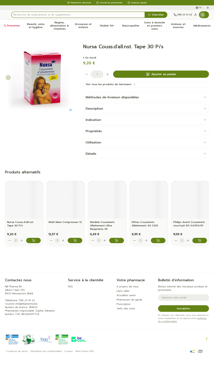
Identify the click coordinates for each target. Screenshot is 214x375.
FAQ (70, 286)
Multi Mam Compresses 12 (65, 222)
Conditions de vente (17, 351)
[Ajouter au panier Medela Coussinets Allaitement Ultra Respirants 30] (116, 240)
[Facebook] (206, 339)
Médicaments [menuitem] (203, 26)
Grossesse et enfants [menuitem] (85, 25)
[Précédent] (8, 77)
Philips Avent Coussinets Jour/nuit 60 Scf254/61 (189, 223)
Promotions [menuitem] (13, 25)
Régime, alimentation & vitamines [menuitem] (60, 26)
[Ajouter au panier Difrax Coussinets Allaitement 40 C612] (158, 240)
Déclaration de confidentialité (46, 351)
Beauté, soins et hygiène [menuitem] (37, 25)
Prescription (123, 304)
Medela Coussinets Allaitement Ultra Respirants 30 (102, 225)
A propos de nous (127, 286)
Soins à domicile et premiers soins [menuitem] (155, 26)
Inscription (183, 308)
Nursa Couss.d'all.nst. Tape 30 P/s (20, 223)
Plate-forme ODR (84, 351)
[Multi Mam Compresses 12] (65, 200)
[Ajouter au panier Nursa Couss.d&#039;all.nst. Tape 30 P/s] (33, 240)
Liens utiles (123, 291)
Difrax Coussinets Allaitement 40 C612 (145, 223)
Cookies (68, 351)
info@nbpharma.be (26, 304)
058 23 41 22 (27, 300)
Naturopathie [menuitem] (132, 26)
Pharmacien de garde (129, 299)
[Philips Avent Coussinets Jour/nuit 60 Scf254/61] (190, 200)
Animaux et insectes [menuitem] (180, 25)
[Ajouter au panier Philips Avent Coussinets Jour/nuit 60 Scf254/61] (199, 240)
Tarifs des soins (126, 308)
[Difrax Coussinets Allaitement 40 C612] (148, 200)
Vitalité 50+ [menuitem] (109, 26)
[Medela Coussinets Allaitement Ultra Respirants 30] (107, 200)
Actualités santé (126, 295)
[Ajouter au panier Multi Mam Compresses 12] (75, 240)
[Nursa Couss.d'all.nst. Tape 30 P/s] (24, 200)
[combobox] (78, 15)
